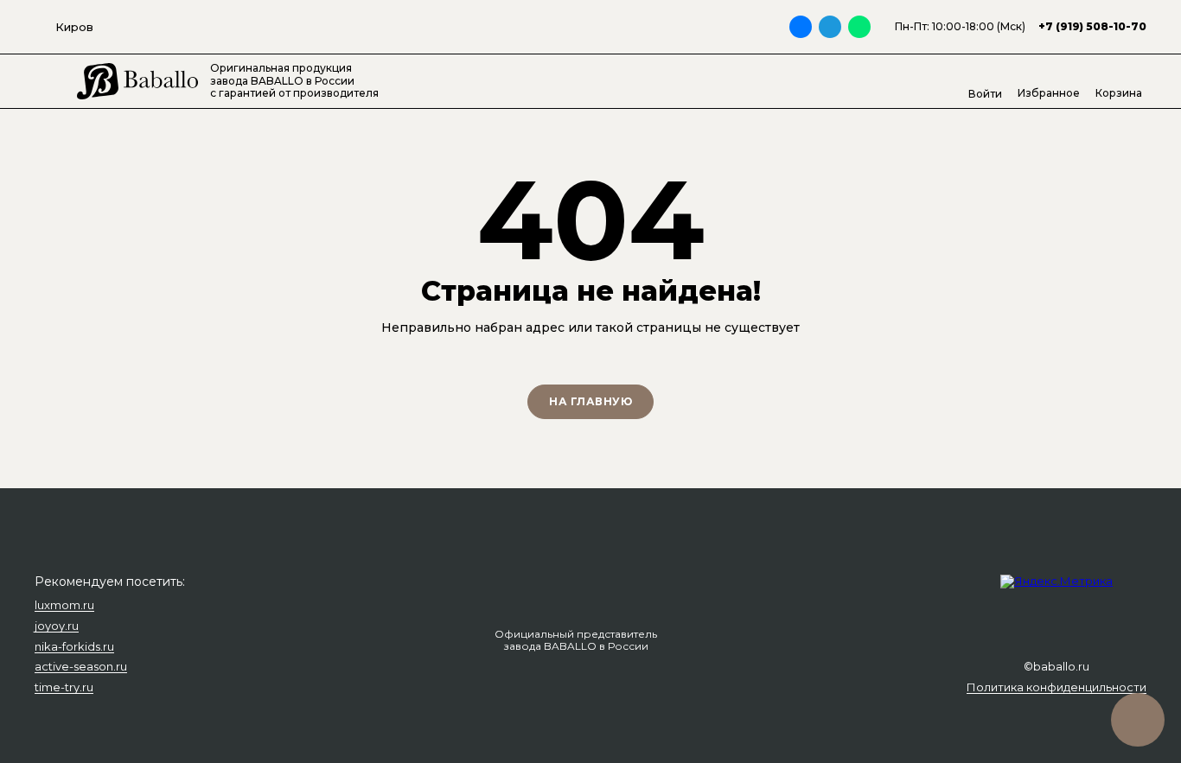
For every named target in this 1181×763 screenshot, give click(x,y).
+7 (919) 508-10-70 (1092, 26)
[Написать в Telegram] (830, 27)
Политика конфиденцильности (1056, 688)
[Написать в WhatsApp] (859, 27)
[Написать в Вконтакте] (800, 27)
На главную (590, 401)
